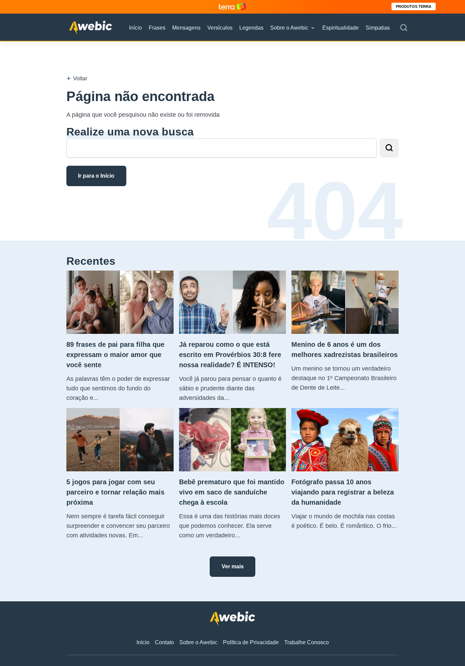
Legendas (251, 28)
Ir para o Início (96, 176)
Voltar (79, 78)
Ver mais (233, 566)
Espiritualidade (340, 28)
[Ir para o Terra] (232, 7)
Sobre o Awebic (289, 28)
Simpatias (378, 28)
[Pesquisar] (404, 28)
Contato (164, 642)
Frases (157, 28)
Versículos (220, 28)
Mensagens (186, 28)
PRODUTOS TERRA (413, 6)
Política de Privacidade (251, 642)
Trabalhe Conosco (306, 642)
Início (135, 28)
